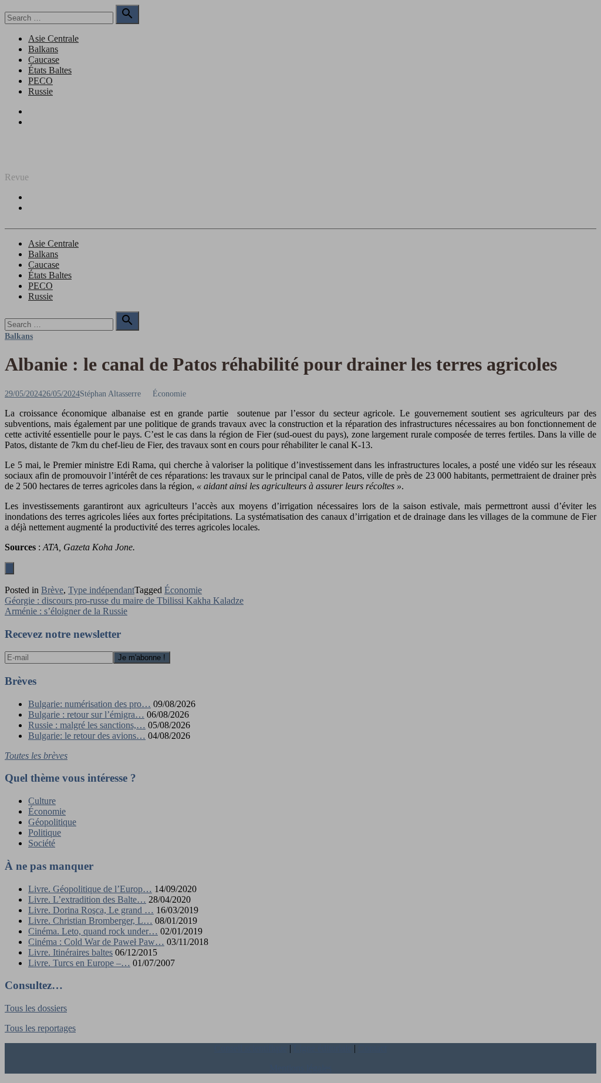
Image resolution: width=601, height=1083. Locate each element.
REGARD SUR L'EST (49, 157)
